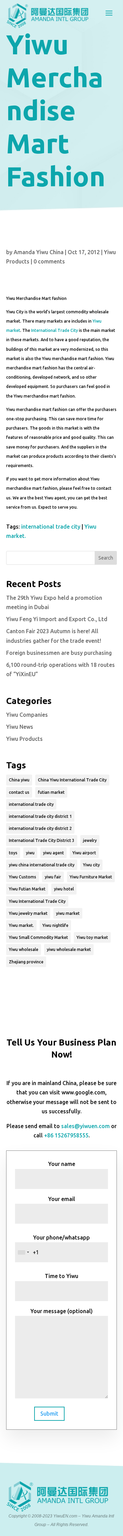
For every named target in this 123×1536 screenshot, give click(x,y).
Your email (61, 1199)
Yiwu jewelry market (28, 913)
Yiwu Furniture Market (91, 877)
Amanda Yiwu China (39, 252)
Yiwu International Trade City (37, 901)
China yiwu (19, 780)
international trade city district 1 (40, 816)
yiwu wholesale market (69, 949)
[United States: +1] (23, 1252)
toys (13, 853)
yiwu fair (53, 877)
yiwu (30, 853)
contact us (19, 792)
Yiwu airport (84, 853)
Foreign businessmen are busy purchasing (59, 653)
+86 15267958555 (66, 1135)
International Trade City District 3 (41, 840)
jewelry (90, 840)
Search (105, 558)
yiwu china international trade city (41, 865)
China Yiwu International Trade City (72, 780)
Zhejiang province (26, 962)
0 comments (49, 261)
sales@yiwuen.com (85, 1126)
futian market (51, 792)
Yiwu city (91, 865)
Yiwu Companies (27, 715)
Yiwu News (19, 727)
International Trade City (54, 330)
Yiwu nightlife (55, 925)
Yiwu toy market (92, 937)
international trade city (50, 526)
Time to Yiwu (61, 1276)
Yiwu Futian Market (27, 889)
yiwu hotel (64, 889)
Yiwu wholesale (23, 949)
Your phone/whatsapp (61, 1237)
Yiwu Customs (22, 877)
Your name (61, 1164)
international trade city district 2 (40, 828)
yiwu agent (53, 853)
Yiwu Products (24, 739)
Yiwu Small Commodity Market (38, 937)
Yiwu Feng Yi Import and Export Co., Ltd (56, 619)
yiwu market (68, 913)
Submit (49, 1413)
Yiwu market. (21, 925)
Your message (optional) (61, 1311)
